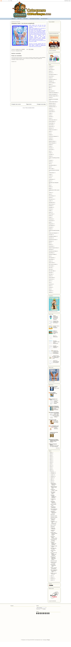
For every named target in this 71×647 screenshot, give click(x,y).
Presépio (50, 228)
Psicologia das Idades (52, 236)
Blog (49, 89)
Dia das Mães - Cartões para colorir (53, 565)
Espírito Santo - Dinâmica (53, 519)
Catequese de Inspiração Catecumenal (56, 428)
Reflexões (50, 241)
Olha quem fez (51, 199)
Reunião (50, 244)
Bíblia (50, 87)
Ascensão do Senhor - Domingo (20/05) (54, 537)
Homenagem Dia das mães (53, 549)
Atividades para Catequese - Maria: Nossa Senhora (53, 558)
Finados (50, 152)
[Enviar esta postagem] (27, 49)
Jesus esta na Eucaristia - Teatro (53, 492)
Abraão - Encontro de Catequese (54, 568)
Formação (50, 154)
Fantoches (50, 147)
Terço (50, 282)
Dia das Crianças (51, 121)
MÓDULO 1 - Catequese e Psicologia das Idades (55, 332)
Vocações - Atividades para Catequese (55, 346)
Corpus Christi (51, 111)
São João (50, 267)
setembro (52, 476)
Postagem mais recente (16, 104)
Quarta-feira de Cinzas (52, 239)
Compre (50, 108)
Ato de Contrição (51, 82)
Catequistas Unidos (19, 50)
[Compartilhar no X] (30, 49)
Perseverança (51, 220)
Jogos (50, 166)
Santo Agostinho (51, 257)
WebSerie (50, 292)
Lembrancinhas (51, 172)
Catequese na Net (53, 419)
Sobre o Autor (19, 18)
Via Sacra (50, 287)
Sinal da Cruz (51, 279)
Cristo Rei (50, 116)
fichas (50, 151)
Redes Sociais (25, 18)
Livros (50, 177)
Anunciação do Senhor (52, 74)
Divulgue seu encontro (52, 129)
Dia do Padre (51, 124)
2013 (51, 469)
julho (52, 479)
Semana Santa (51, 277)
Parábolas (50, 205)
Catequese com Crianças (54, 412)
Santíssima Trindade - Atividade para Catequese (53, 496)
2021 (51, 459)
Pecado (50, 217)
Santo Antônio (51, 259)
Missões (50, 186)
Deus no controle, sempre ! (56, 388)
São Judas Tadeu (52, 270)
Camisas (50, 97)
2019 (51, 462)
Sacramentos (51, 246)
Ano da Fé (50, 72)
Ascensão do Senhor (52, 79)
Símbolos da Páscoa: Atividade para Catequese (56, 361)
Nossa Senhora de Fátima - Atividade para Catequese (54, 554)
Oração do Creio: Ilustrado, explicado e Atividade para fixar (56, 357)
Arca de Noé (51, 76)
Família (50, 146)
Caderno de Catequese (53, 94)
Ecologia (50, 134)
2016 (51, 466)
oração (50, 200)
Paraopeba (50, 207)
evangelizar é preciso (53, 386)
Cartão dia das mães (53, 551)
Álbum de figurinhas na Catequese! (54, 509)
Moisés (50, 188)
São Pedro (50, 274)
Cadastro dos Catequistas (53, 92)
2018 (51, 463)
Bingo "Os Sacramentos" (55, 336)
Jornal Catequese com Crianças (34, 18)
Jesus (50, 163)
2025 (51, 453)
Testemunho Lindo (54, 560)
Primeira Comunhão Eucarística (54, 230)
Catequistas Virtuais (54, 517)
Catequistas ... (53, 526)
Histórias (50, 156)
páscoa (50, 212)
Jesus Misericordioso (52, 165)
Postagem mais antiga (41, 104)
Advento (50, 71)
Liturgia (50, 174)
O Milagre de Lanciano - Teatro (54, 490)
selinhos (50, 275)
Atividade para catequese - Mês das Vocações (56, 322)
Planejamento (51, 223)
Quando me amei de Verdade (53, 563)
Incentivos (50, 160)
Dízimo (50, 131)
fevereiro (52, 578)
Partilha (50, 210)
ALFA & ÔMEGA (53, 392)
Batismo (50, 84)
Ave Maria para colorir (53, 499)
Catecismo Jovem (52, 103)
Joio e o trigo (51, 168)
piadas (50, 222)
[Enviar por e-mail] (28, 49)
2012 (51, 470)
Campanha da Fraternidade (53, 99)
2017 (51, 465)
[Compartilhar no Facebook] (31, 49)
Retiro (50, 242)
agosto (52, 477)
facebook (50, 144)
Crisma (50, 114)
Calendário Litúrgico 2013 (53, 95)
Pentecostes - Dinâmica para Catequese (53, 512)
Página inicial (13, 18)
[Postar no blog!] (29, 49)
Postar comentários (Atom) (30, 107)
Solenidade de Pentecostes (53, 507)
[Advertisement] (28, 93)
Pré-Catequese (51, 225)
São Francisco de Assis (52, 264)
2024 (51, 455)
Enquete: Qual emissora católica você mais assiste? (54, 533)
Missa (50, 185)
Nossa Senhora (51, 195)
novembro (52, 473)
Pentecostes (53, 514)
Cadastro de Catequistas (53, 528)
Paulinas (50, 215)
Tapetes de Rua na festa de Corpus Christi (54, 487)
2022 (51, 458)
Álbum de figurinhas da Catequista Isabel (54, 571)
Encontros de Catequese (53, 136)
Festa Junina (51, 149)
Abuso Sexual (51, 69)
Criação (50, 113)
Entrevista (50, 139)
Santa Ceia (50, 249)
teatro (50, 280)
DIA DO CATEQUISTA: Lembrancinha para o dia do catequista (55, 317)
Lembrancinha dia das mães (54, 540)
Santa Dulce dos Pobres (53, 251)
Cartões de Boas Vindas (53, 101)
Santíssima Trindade (52, 254)
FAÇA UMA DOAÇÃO (44, 18)
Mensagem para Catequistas (53, 182)
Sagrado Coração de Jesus (53, 247)
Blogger (48, 639)
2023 (51, 456)
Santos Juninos (51, 262)
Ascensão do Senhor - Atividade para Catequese (53, 543)
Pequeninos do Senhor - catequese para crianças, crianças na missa (54, 440)
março (52, 577)
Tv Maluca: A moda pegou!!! (54, 546)
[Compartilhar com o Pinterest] (32, 49)
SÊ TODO (55, 393)
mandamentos (51, 179)
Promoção (50, 234)
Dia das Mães (51, 123)
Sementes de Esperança (54, 406)
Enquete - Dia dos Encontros (54, 573)
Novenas (50, 197)
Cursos (50, 118)
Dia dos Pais (51, 126)
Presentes (50, 227)
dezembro (52, 472)
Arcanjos (50, 77)
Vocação (50, 290)
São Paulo (50, 272)
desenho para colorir (52, 119)
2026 (51, 452)
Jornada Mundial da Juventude (54, 170)
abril (51, 575)
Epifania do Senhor (52, 141)
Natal (50, 194)
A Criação (50, 67)
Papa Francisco (51, 204)
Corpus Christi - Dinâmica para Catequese (53, 484)
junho (52, 480)
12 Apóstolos (51, 66)
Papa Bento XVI (51, 202)
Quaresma (50, 237)
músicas (50, 192)
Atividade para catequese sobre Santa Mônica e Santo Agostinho (56, 352)
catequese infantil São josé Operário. (54, 433)
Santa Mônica (51, 252)
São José (50, 269)
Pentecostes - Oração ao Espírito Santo (53, 502)
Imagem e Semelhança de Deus (54, 157)
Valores (50, 285)
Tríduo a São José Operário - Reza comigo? (56, 421)
